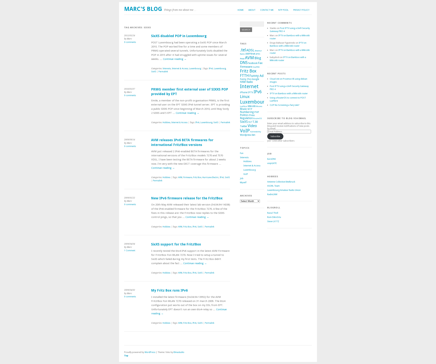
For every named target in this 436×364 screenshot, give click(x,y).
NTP (249, 109)
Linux (245, 96)
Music (243, 109)
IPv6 (211, 68)
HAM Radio (246, 82)
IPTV (250, 92)
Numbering (247, 112)
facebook (253, 63)
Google (255, 79)
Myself (243, 182)
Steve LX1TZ (273, 221)
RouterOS (257, 118)
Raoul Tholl (272, 213)
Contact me (267, 10)
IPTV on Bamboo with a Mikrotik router (289, 93)
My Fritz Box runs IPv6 (169, 290)
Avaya (242, 58)
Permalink (163, 71)
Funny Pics (245, 79)
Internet (249, 86)
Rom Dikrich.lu (274, 217)
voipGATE (272, 163)
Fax (260, 63)
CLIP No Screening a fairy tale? (284, 105)
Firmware (187, 177)
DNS (244, 62)
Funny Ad (256, 76)
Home (241, 10)
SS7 (250, 122)
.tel (243, 49)
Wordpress (245, 135)
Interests (167, 68)
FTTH (244, 75)
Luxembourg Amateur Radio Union (284, 190)
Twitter (243, 126)
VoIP (245, 131)
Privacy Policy (301, 10)
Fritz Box (197, 177)
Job (241, 178)
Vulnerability (255, 132)
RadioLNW (272, 194)
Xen (253, 135)
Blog (257, 58)
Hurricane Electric (210, 177)
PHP (256, 112)
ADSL (250, 50)
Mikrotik (252, 106)
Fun (241, 153)
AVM (180, 177)
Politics (244, 115)
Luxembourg (195, 68)
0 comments (130, 42)
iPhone (243, 92)
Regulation (246, 118)
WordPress (150, 352)
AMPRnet (250, 53)
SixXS (153, 71)
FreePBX (256, 67)
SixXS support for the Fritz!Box (176, 244)
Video (252, 126)
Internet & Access (180, 68)
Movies (259, 106)
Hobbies (166, 122)
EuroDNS (271, 159)
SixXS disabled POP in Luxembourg (179, 36)
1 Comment (129, 250)
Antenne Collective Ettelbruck (281, 181)
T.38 (255, 121)
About (251, 10)
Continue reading (174, 59)
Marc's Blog (143, 9)
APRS (258, 54)
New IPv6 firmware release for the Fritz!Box (187, 198)
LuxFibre (243, 106)
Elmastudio (179, 352)
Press (252, 115)
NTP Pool (283, 10)
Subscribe (275, 136)
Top (126, 355)
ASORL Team (273, 186)
